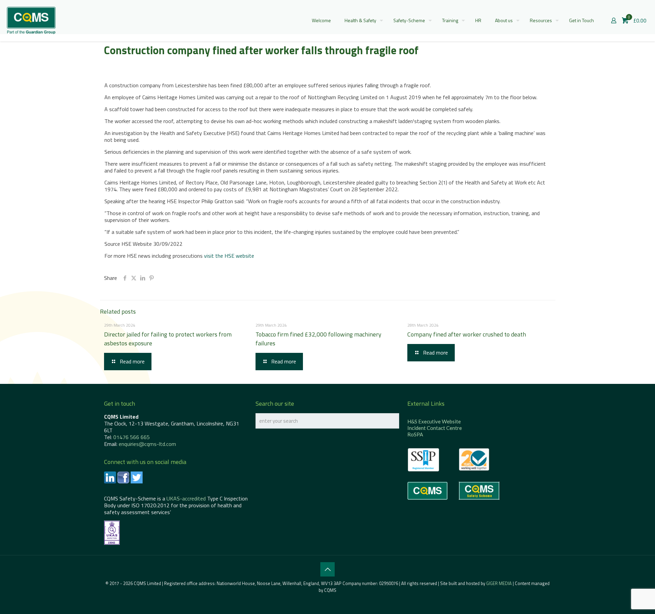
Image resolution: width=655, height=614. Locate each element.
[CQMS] (31, 20)
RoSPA (415, 434)
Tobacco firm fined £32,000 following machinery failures (318, 339)
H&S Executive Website (434, 421)
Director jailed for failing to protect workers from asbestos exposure (168, 339)
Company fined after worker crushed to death (466, 334)
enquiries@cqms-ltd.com (147, 444)
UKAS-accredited (186, 498)
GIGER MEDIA (499, 583)
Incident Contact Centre (434, 428)
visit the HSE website (229, 256)
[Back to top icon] (327, 569)
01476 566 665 (131, 437)
